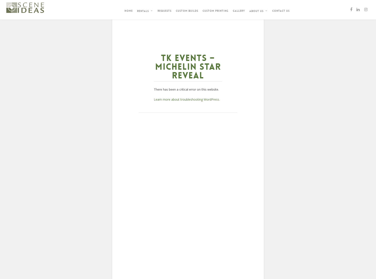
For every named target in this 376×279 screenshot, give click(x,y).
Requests (164, 11)
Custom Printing (215, 11)
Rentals (143, 11)
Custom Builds (187, 11)
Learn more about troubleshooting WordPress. (187, 99)
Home (128, 11)
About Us (256, 11)
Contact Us (281, 11)
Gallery (239, 11)
